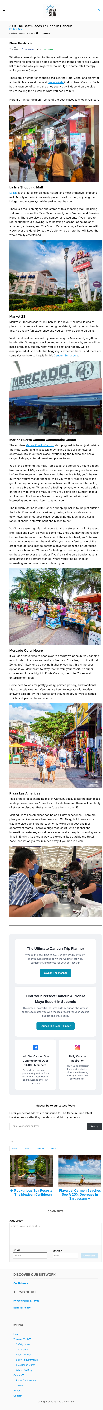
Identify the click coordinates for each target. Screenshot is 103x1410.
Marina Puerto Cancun (40, 445)
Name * (18, 1250)
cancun (14, 1148)
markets (26, 1148)
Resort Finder (23, 1354)
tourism (54, 1148)
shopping (40, 1148)
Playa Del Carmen (26, 1380)
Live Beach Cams (25, 1364)
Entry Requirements (27, 1359)
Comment (16, 1221)
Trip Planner (22, 1349)
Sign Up (94, 1126)
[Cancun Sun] (51, 10)
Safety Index (23, 1344)
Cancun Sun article (65, 355)
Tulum (19, 1385)
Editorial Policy (22, 1307)
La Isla (13, 192)
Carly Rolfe (17, 29)
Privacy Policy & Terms (26, 1300)
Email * (58, 1250)
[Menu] (4, 10)
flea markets (56, 82)
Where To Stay (24, 1370)
